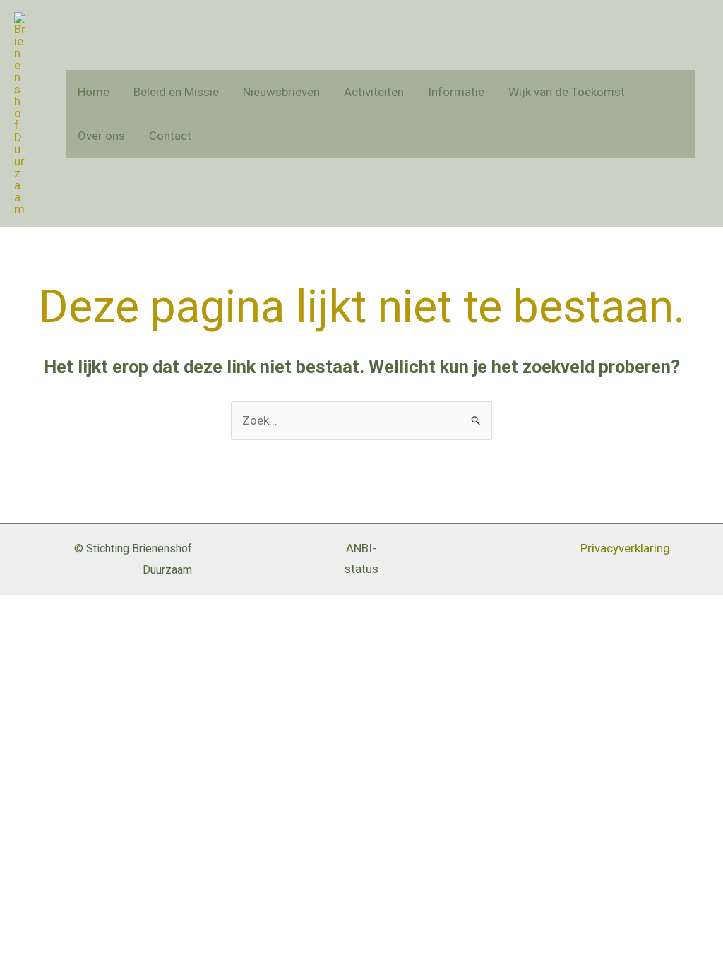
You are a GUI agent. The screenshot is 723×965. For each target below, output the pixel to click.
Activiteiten (374, 92)
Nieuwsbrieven (281, 92)
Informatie (456, 92)
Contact (170, 136)
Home (93, 92)
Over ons (101, 136)
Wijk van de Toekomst (566, 92)
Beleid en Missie (176, 92)
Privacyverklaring (625, 548)
